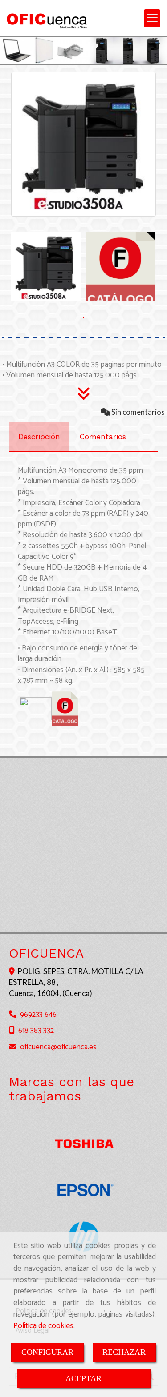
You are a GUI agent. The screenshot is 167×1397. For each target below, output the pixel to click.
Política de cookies (43, 1326)
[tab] (39, 436)
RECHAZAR (124, 1352)
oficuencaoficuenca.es (58, 1047)
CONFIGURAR (47, 1352)
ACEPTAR (83, 1378)
